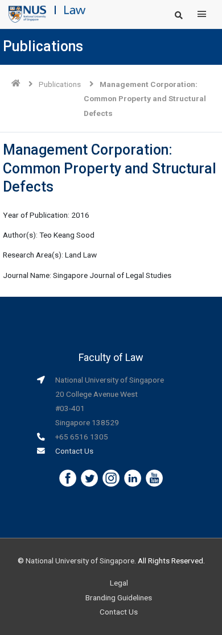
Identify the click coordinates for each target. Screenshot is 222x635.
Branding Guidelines (118, 597)
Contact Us (74, 450)
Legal (119, 582)
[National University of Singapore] (27, 13)
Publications (60, 84)
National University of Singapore (80, 560)
